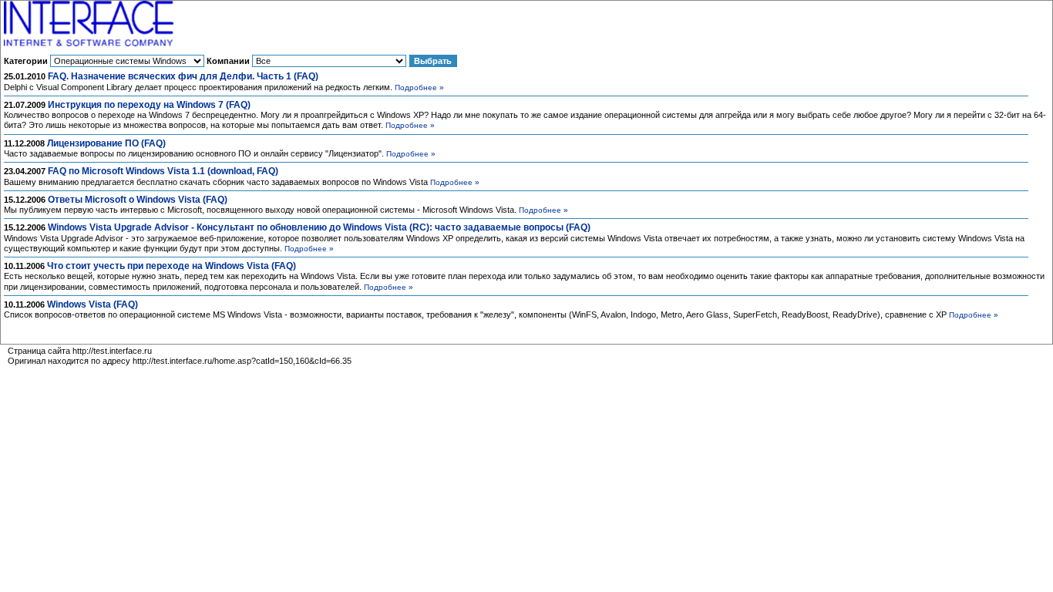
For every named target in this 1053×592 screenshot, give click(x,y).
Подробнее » (419, 87)
